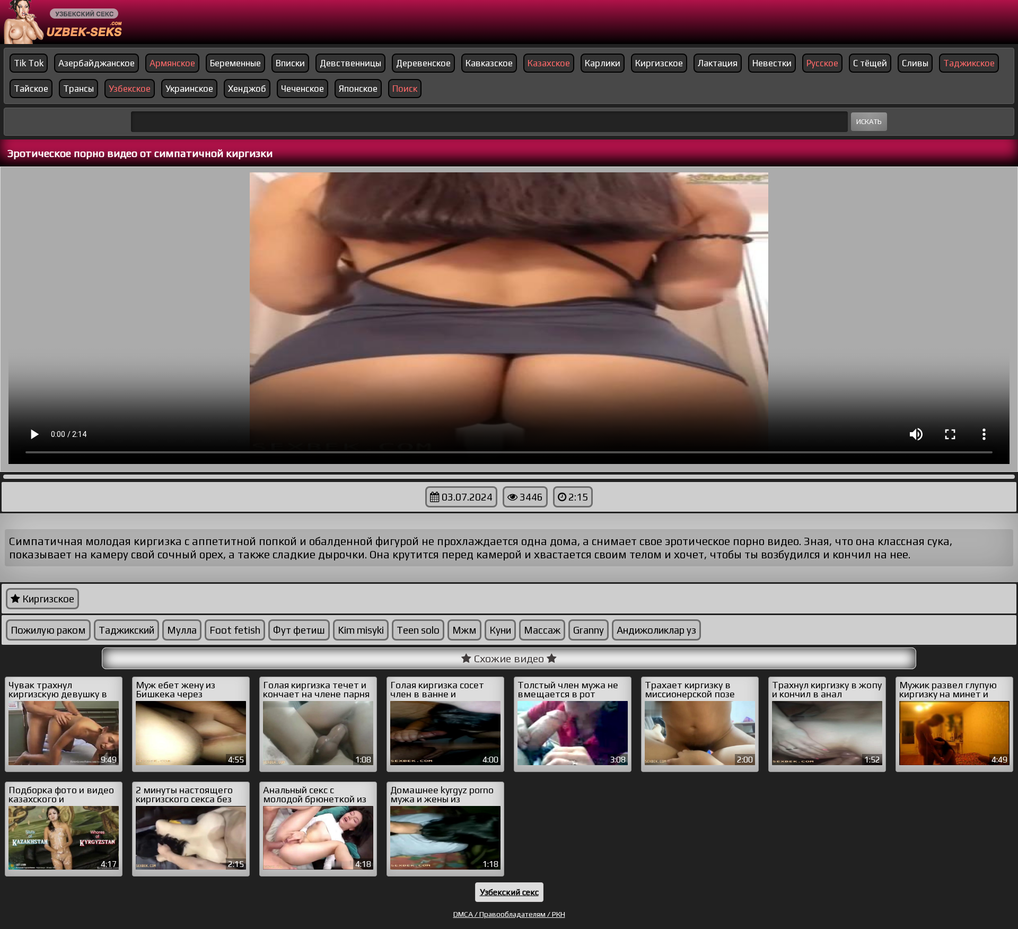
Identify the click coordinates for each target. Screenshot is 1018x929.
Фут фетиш (299, 630)
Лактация (718, 63)
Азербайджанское (96, 63)
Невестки (772, 63)
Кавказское (489, 63)
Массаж (542, 630)
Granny (588, 630)
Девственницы (350, 63)
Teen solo (418, 630)
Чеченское (302, 88)
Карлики (602, 63)
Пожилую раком (48, 630)
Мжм (464, 630)
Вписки (290, 63)
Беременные (235, 63)
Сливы (915, 63)
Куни (500, 630)
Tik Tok (28, 63)
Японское (358, 88)
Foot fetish (234, 630)
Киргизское (659, 63)
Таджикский (126, 630)
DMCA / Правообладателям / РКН (509, 914)
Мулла (182, 630)
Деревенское (423, 63)
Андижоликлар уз (656, 630)
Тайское (31, 88)
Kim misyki (361, 630)
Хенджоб (247, 88)
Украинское (189, 88)
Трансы (78, 88)
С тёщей (870, 63)
